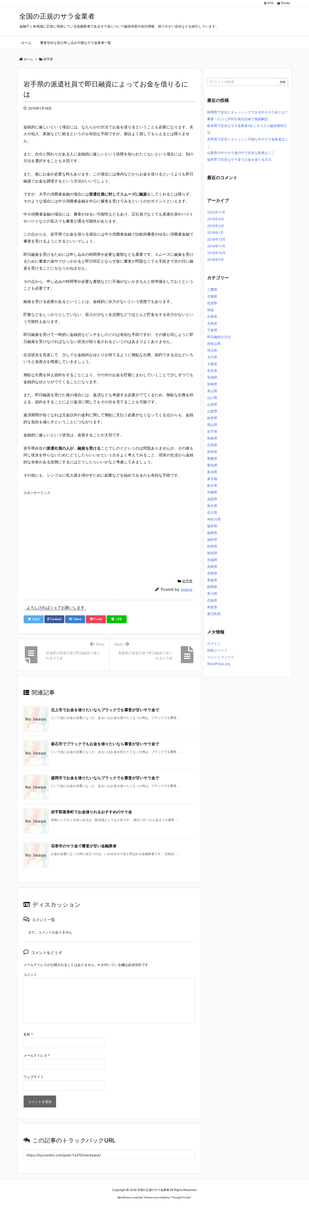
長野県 (212, 573)
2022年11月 (216, 212)
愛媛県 (212, 458)
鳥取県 (212, 607)
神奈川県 (214, 519)
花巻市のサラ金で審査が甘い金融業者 (84, 845)
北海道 (212, 323)
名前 (28, 1034)
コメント (30, 975)
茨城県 (212, 560)
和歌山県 (214, 343)
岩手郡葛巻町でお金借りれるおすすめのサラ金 (91, 811)
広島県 (212, 445)
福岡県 (212, 533)
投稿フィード (217, 650)
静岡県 (212, 587)
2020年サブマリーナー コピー (137, 1206)
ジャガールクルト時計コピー (177, 1206)
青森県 (212, 580)
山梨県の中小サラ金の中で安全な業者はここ (241, 153)
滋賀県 (212, 499)
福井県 (212, 526)
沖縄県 (212, 492)
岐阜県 (212, 418)
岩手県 (187, 581)
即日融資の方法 (219, 337)
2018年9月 (215, 259)
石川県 (212, 512)
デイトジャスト (206, 1206)
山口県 (212, 398)
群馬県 (212, 553)
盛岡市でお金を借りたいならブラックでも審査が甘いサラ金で (105, 777)
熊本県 (212, 506)
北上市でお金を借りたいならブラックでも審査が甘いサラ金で (105, 709)
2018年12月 (216, 239)
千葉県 (212, 330)
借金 (210, 310)
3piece (186, 589)
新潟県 (212, 472)
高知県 (212, 600)
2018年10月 (216, 253)
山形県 (212, 404)
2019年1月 (215, 232)
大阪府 (212, 364)
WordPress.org (218, 664)
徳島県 (212, 452)
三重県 (212, 289)
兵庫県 (212, 316)
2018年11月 (216, 246)
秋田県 (212, 546)
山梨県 (212, 411)
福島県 (212, 539)
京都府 (212, 296)
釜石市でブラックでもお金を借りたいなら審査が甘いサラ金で (105, 743)
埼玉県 (212, 350)
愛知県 (212, 465)
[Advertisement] (109, 530)
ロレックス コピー (105, 1206)
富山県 (212, 391)
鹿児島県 (214, 614)
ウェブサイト (33, 1077)
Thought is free (180, 1197)
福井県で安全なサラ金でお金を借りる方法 (239, 159)
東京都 (212, 479)
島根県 (212, 438)
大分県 (212, 357)
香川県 (212, 593)
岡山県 (212, 425)
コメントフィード (220, 657)
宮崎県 (212, 384)
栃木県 (212, 485)
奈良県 (212, 370)
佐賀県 (212, 303)
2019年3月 (215, 226)
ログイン (214, 643)
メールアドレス (36, 1055)
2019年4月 (215, 219)
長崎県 (212, 566)
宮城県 (212, 377)
